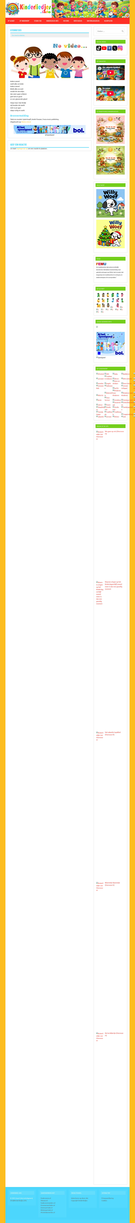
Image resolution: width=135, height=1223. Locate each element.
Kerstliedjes (78, 21)
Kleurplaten (108, 21)
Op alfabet (11, 21)
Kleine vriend (26, 122)
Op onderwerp (24, 21)
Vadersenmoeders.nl (48, 1203)
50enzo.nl (44, 1200)
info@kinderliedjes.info (18, 1200)
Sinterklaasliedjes (93, 21)
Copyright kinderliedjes (79, 1200)
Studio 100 (38, 21)
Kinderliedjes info (52, 21)
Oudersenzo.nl (46, 1198)
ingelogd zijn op (22, 148)
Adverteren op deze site (79, 1198)
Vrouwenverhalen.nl (48, 1205)
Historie (66, 21)
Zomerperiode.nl (46, 1208)
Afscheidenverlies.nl (48, 1212)
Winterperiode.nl (47, 1210)
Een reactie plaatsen (18, 35)
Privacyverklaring (107, 1198)
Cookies (104, 1200)
